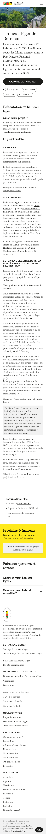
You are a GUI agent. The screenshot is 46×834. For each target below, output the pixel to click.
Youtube (7, 798)
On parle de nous (11, 761)
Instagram (8, 802)
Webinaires (8, 680)
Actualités (8, 777)
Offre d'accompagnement (15, 725)
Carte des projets (11, 696)
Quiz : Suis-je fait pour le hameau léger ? (22, 655)
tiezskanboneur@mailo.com (17, 132)
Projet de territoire (12, 717)
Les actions (8, 741)
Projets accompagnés (13, 665)
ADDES (20, 218)
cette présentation (12, 190)
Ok (39, 830)
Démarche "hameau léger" (15, 721)
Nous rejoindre (10, 753)
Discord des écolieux (13, 810)
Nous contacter (10, 757)
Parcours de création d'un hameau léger (22, 676)
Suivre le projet (23, 81)
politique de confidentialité (14, 831)
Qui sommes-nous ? (13, 737)
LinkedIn (10, 95)
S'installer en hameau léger (16, 660)
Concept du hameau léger (15, 649)
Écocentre (8, 766)
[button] (41, 3)
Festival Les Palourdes (14, 789)
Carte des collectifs (12, 701)
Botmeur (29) (24, 503)
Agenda (7, 781)
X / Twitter (25, 95)
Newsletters (8, 785)
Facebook (29, 90)
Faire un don (9, 749)
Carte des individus (12, 706)
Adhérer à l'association (14, 745)
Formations (8, 685)
